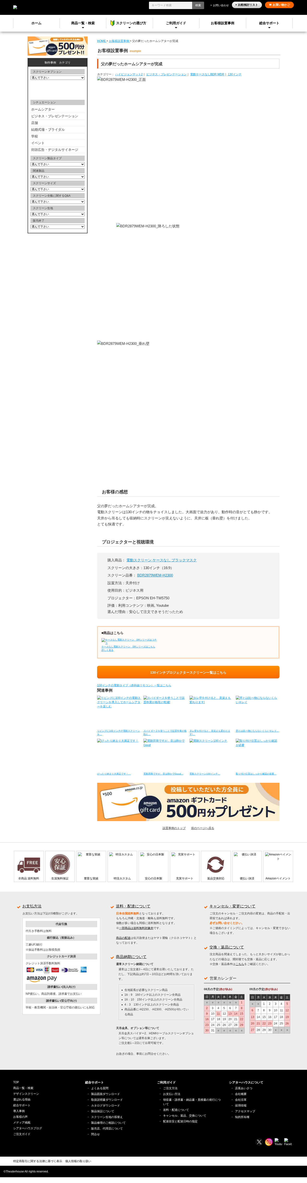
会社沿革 (241, 1099)
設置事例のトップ (174, 828)
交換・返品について (226, 947)
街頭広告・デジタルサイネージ (54, 150)
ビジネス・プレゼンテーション (166, 74)
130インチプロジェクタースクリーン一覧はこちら (188, 672)
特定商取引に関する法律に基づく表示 (37, 1161)
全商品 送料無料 (28, 878)
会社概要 (241, 1094)
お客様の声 (20, 1116)
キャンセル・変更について (232, 906)
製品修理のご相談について (108, 1122)
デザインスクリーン (26, 1093)
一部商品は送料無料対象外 (136, 928)
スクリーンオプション (47, 71)
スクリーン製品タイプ (47, 158)
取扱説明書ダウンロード (107, 1099)
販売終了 (38, 220)
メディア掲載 (21, 1122)
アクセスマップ (245, 1111)
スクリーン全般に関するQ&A (52, 195)
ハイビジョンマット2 (129, 74)
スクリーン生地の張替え (107, 1117)
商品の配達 (123, 938)
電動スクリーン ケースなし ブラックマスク (161, 560)
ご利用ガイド (176, 23)
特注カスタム (122, 878)
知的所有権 (242, 1117)
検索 (198, 5)
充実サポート (184, 878)
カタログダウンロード (105, 1105)
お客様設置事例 (222, 23)
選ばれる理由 (21, 1099)
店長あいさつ (243, 1088)
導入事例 (19, 1111)
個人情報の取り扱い (78, 1161)
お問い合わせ (221, 5)
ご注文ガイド (21, 1134)
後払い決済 (247, 878)
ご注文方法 (170, 1088)
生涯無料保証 (60, 878)
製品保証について (102, 1111)
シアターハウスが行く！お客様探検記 (57, 89)
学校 (34, 136)
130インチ (235, 74)
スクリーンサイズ (44, 183)
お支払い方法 (171, 1094)
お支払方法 (31, 906)
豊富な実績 (91, 878)
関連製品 (38, 170)
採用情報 (241, 1105)
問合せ (95, 1134)
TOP (16, 1082)
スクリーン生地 (43, 208)
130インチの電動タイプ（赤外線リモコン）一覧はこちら (134, 685)
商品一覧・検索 (23, 1088)
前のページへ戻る (202, 828)
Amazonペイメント (278, 878)
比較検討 (248, 4)
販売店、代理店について (107, 1128)
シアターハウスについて (246, 1082)
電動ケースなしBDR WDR (207, 74)
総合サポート (269, 23)
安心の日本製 (153, 878)
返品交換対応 (215, 878)
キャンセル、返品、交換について (184, 1115)
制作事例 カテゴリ (58, 62)
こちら (240, 964)
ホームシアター (43, 109)
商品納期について (131, 957)
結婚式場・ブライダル (48, 129)
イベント (38, 143)
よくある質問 (99, 1088)
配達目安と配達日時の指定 (180, 1121)
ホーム (36, 23)
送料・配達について (133, 906)
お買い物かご (281, 4)
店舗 (34, 123)
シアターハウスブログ (27, 1128)
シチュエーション (44, 102)
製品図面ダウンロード (105, 1094)
